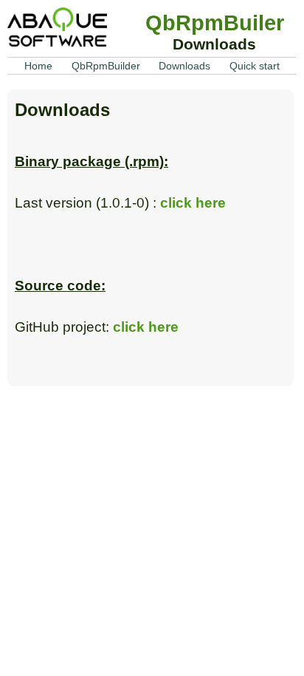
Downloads (184, 66)
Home (38, 66)
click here (193, 203)
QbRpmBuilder (106, 66)
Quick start (254, 66)
